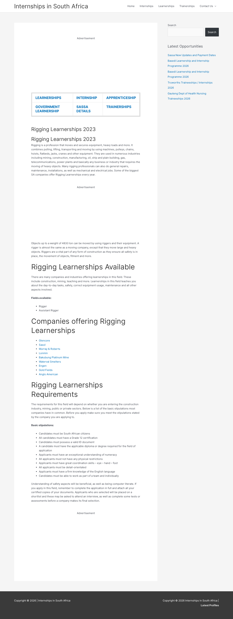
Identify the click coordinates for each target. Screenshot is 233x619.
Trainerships (187, 6)
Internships (146, 6)
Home (131, 6)
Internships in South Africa (51, 6)
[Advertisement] (85, 64)
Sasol (42, 344)
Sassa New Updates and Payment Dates (192, 55)
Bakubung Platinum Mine (54, 357)
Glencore (44, 340)
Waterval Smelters (50, 361)
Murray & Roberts (49, 348)
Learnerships (166, 6)
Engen (43, 365)
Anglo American (48, 374)
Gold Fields (46, 370)
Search (172, 25)
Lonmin (43, 353)
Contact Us (206, 6)
